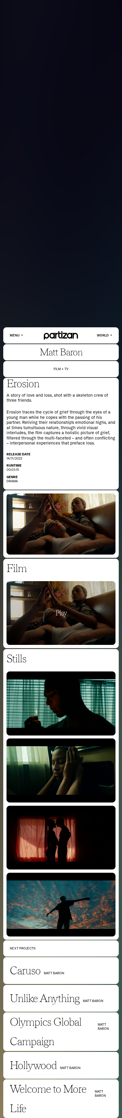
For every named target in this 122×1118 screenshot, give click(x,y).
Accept (75, 1104)
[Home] (61, 335)
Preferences (97, 1104)
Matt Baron (61, 352)
